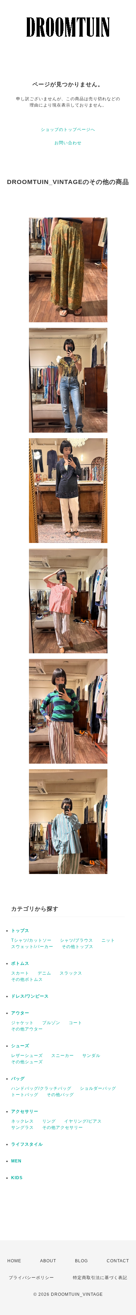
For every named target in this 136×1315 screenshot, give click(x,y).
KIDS (17, 1177)
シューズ (20, 1045)
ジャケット (22, 1022)
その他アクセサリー (62, 1127)
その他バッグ (60, 1094)
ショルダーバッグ (98, 1088)
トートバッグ (24, 1094)
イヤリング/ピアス (83, 1121)
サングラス (22, 1127)
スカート (20, 973)
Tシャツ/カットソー (31, 940)
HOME (14, 1260)
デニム (44, 973)
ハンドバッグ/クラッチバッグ (41, 1088)
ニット (108, 940)
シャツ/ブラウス (76, 940)
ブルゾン (51, 1022)
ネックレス (22, 1121)
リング (49, 1121)
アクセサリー (24, 1111)
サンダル (91, 1055)
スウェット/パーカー (32, 946)
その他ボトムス (27, 979)
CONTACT (118, 1260)
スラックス (71, 973)
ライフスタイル (27, 1144)
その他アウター (27, 1029)
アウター (20, 1013)
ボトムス (20, 963)
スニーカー (62, 1055)
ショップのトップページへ (68, 129)
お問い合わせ (68, 142)
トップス (20, 930)
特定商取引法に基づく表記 (100, 1277)
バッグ (18, 1078)
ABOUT (48, 1260)
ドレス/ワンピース (30, 996)
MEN (16, 1161)
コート (75, 1022)
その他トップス (77, 946)
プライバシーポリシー (31, 1277)
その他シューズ (27, 1061)
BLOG (81, 1260)
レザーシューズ (27, 1055)
